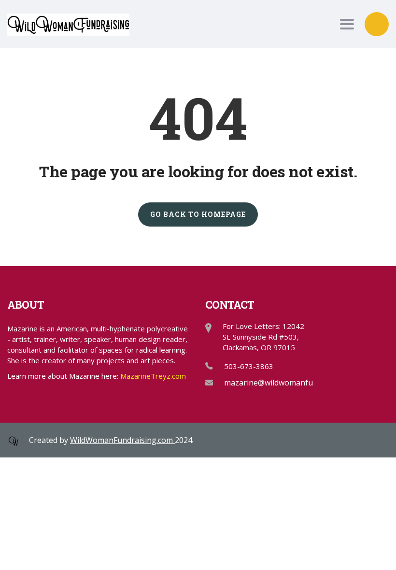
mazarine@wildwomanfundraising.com (294, 382)
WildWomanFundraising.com (122, 440)
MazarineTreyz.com (153, 376)
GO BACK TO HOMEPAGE (198, 214)
